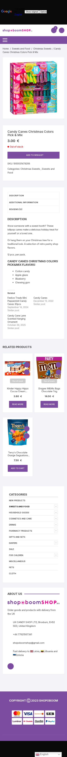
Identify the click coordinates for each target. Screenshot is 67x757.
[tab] (33, 195)
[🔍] (58, 62)
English (43, 754)
